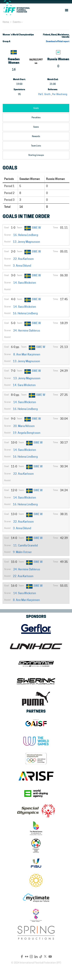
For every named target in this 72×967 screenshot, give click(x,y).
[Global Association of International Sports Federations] (36, 723)
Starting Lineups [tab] (36, 155)
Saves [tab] (36, 127)
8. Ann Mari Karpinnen (26, 354)
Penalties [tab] (36, 117)
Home (6, 22)
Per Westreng (59, 94)
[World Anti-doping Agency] (36, 793)
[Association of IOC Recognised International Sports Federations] (36, 776)
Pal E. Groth (44, 94)
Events (16, 22)
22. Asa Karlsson (23, 259)
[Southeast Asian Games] (36, 880)
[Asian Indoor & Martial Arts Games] (36, 915)
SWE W (36, 227)
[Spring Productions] (36, 932)
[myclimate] (36, 898)
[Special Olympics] (36, 811)
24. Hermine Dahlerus (26, 330)
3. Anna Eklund (22, 265)
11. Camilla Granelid (25, 545)
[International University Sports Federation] (36, 863)
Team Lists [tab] (36, 145)
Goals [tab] (36, 108)
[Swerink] (36, 681)
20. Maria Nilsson (24, 426)
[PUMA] (36, 698)
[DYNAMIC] (36, 664)
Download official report (57, 41)
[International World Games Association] (36, 741)
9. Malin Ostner (22, 552)
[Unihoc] (36, 646)
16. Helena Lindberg (25, 235)
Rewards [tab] (36, 136)
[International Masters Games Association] (36, 845)
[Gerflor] (36, 629)
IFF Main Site (17, 9)
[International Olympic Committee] (36, 758)
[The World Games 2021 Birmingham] (36, 828)
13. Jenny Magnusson (26, 241)
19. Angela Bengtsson (26, 432)
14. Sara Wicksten (24, 282)
